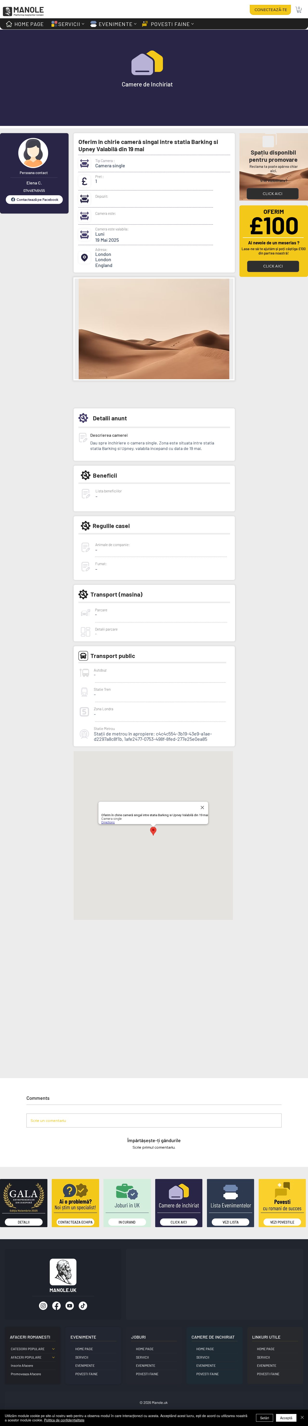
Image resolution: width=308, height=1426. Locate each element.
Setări (264, 1417)
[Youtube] (69, 1306)
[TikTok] (83, 1306)
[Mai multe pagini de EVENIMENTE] (135, 24)
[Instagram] (43, 1306)
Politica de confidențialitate (64, 1420)
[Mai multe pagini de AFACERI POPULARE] (53, 1357)
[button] (299, 10)
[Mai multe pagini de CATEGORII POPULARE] (53, 1349)
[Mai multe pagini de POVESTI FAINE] (192, 24)
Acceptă (286, 1417)
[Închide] (302, 1417)
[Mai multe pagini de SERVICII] (83, 24)
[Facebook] (56, 1306)
